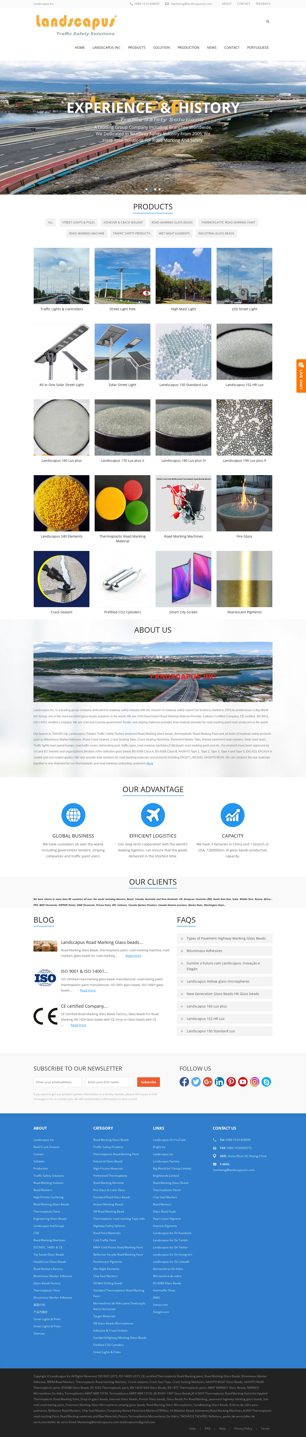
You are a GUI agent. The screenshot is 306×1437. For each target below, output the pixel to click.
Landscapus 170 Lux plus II (122, 460)
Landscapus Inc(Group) (48, 1226)
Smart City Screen (183, 612)
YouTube (243, 1082)
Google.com (161, 1312)
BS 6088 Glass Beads (167, 1283)
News (212, 47)
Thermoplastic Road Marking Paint (228, 222)
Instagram (254, 1082)
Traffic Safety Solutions (48, 1176)
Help (222, 1428)
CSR (36, 1233)
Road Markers (42, 1190)
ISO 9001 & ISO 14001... (84, 971)
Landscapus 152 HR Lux (244, 384)
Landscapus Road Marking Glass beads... (102, 942)
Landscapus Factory (166, 1161)
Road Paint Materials (107, 1233)
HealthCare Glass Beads (49, 1262)
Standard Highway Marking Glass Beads (120, 1338)
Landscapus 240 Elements (61, 536)
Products (137, 47)
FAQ (207, 1428)
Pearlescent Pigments (244, 612)
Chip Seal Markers (105, 1276)
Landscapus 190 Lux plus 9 (244, 460)
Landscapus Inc (106, 47)
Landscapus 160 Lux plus (62, 460)
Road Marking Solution (48, 1183)
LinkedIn (219, 1082)
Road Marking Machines (183, 536)
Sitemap (38, 1333)
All (50, 222)
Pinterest (231, 1082)
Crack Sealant (61, 612)
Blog (43, 919)
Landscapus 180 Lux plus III (184, 460)
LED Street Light (244, 309)
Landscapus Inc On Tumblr (170, 1240)
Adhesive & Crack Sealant (123, 222)
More (150, 763)
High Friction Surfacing (48, 1197)
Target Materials (104, 1316)
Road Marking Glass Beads (172, 222)
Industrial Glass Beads (216, 233)
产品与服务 (40, 1312)
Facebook (184, 1082)
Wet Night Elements (174, 233)
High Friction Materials (108, 1168)
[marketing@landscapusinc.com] (183, 1429)
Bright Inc (159, 1147)
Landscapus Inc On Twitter (170, 1247)
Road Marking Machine (86, 233)
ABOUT (227, 4)
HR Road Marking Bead (108, 1211)
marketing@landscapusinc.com (191, 4)
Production (188, 47)
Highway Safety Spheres (109, 1226)
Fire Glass (244, 536)
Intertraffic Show (164, 1290)
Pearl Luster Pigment (167, 1219)
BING (156, 1297)
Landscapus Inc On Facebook (172, 1233)
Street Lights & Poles (78, 222)
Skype (266, 1082)
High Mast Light (183, 309)
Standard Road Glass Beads (111, 1197)
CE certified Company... (84, 1006)
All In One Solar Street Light (61, 384)
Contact (232, 47)
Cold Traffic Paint (104, 1240)
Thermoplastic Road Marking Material (122, 538)
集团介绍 (39, 1305)
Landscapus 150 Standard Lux (183, 384)
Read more (133, 955)
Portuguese (258, 47)
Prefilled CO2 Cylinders (122, 612)
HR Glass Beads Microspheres (113, 1323)
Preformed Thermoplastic (110, 1176)
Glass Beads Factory (46, 1283)
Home (80, 47)
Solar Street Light (122, 384)
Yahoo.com (160, 1305)
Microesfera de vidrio (167, 1276)
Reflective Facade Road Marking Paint (118, 1254)
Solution (161, 47)
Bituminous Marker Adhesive (52, 1276)
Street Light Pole (122, 309)
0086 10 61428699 (147, 4)
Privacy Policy (243, 1428)
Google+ (208, 1082)
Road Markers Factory (48, 1269)
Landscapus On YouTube (169, 1140)
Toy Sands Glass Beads (48, 1254)
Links (192, 1428)
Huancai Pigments (165, 1226)
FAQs (186, 919)
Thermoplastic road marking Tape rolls (119, 1219)
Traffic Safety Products (131, 233)
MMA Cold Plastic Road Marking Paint (118, 1247)
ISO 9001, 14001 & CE (47, 1247)
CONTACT (243, 4)
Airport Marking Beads (108, 1204)
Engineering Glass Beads (50, 1219)
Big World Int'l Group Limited (172, 1168)
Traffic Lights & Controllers (61, 309)
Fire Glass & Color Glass (109, 1190)
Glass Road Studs (164, 1211)
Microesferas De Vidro (168, 1269)
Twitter (196, 1082)
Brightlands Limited (166, 1176)
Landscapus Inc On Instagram (172, 1254)
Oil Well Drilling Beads (108, 1283)
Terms (265, 1428)
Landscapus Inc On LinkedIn (171, 1262)
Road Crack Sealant (46, 1147)
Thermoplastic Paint (46, 1211)
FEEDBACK (263, 4)
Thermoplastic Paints (167, 1190)
